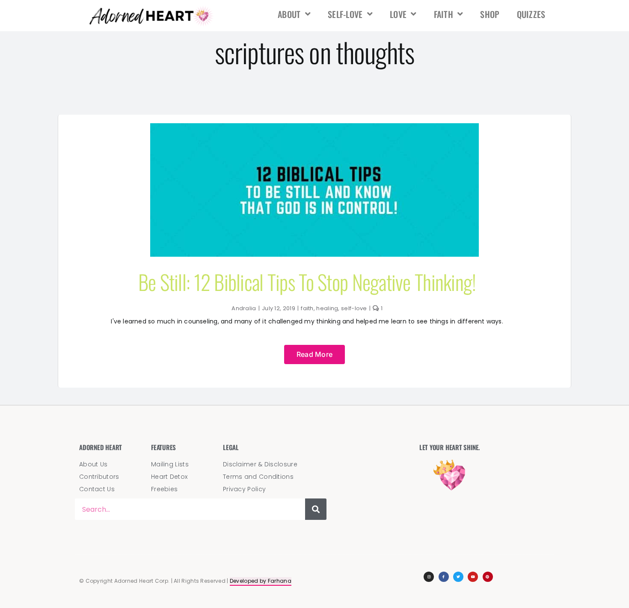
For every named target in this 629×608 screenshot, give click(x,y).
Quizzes (531, 14)
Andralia (243, 308)
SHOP (489, 14)
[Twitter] (458, 577)
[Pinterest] (488, 577)
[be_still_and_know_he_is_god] (314, 127)
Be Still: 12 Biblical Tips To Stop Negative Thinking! (307, 282)
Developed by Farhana (260, 580)
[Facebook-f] (444, 577)
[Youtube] (473, 577)
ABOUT (289, 14)
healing (327, 308)
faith (444, 14)
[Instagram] (429, 577)
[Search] (315, 509)
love (398, 14)
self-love (345, 14)
